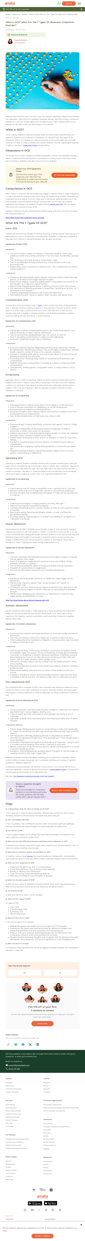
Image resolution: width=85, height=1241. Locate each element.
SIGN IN (69, 4)
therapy (30, 856)
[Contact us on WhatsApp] (59, 4)
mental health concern (58, 769)
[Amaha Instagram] (60, 1210)
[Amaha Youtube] (32, 1210)
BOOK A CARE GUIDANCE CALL (63, 790)
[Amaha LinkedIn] (46, 1210)
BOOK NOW (42, 1024)
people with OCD (56, 204)
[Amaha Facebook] (53, 1210)
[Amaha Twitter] (39, 1210)
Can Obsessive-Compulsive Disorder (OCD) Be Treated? (33, 776)
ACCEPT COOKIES (42, 1236)
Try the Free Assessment (64, 175)
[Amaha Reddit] (25, 1210)
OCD (40, 305)
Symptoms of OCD (30, 145)
